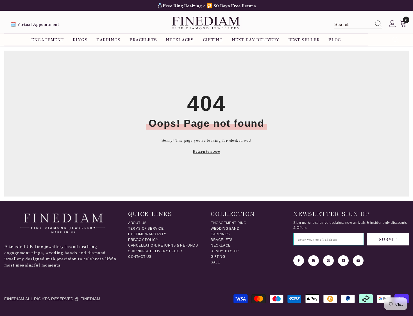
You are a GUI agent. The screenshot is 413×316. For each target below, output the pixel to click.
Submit (388, 239)
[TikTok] (343, 260)
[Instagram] (313, 260)
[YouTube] (358, 260)
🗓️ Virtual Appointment (34, 24)
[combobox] (352, 23)
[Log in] (392, 24)
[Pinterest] (328, 260)
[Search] (358, 23)
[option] (206, 5)
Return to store (206, 151)
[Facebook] (298, 260)
